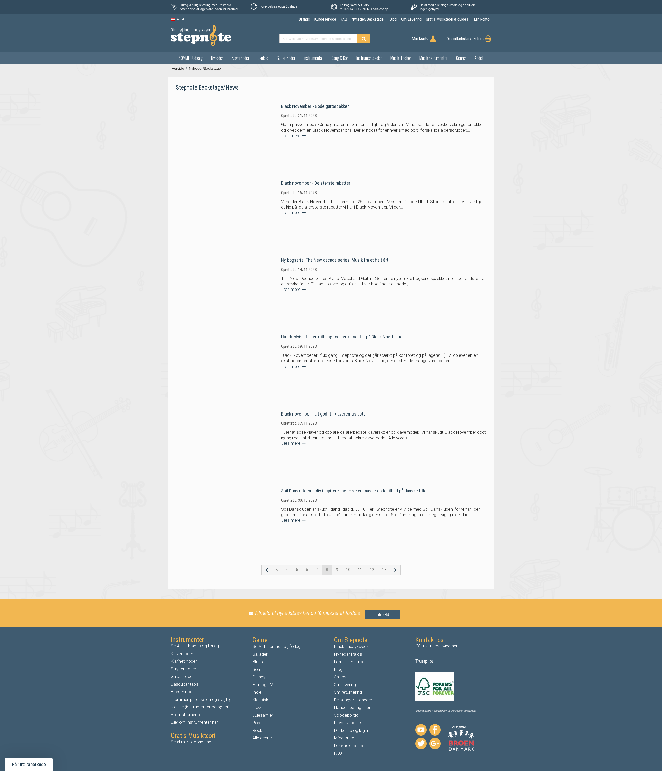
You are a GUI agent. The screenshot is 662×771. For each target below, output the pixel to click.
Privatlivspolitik (348, 722)
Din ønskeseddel (349, 745)
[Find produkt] (363, 38)
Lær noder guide (349, 661)
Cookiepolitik (346, 715)
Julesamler (262, 715)
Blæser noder (183, 691)
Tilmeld (382, 614)
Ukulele (263, 58)
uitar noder (184, 676)
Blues (257, 661)
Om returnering (348, 692)
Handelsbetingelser (352, 707)
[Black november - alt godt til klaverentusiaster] (217, 442)
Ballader (259, 654)
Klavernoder (240, 58)
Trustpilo (423, 661)
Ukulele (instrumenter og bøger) (200, 706)
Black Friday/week (351, 646)
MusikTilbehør (400, 58)
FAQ (338, 753)
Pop (256, 722)
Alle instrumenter (187, 714)
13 (384, 569)
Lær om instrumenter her (194, 722)
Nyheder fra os (348, 654)
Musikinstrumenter (433, 58)
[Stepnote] (201, 35)
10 (348, 569)
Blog (338, 669)
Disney (258, 676)
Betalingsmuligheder (353, 699)
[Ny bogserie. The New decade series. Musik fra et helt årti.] (217, 288)
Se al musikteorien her (192, 741)
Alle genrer (262, 737)
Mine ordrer (345, 737)
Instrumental (313, 58)
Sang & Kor (339, 58)
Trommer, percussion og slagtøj (201, 699)
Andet (479, 58)
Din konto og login (351, 730)
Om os (340, 676)
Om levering (345, 684)
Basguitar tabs (184, 684)
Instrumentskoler (369, 58)
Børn (256, 669)
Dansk (180, 19)
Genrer (461, 58)
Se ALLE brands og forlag (195, 645)
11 (360, 569)
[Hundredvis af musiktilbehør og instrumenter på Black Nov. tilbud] (217, 365)
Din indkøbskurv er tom (465, 38)
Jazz (256, 707)
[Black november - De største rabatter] (217, 211)
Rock (257, 730)
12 (372, 569)
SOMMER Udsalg (191, 58)
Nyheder (217, 58)
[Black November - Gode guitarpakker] (217, 134)
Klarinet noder (184, 661)
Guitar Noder (286, 58)
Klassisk (260, 699)
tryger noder (185, 668)
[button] (29, 764)
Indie (256, 692)
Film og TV (262, 684)
